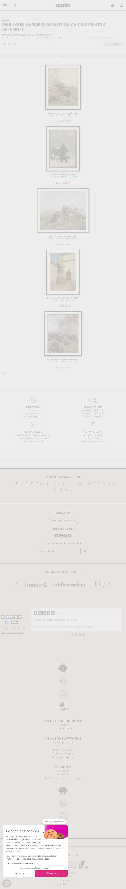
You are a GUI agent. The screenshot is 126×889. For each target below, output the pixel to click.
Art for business (63, 729)
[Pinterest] (65, 537)
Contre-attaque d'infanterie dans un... (63, 361)
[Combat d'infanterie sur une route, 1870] (63, 232)
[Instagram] (61, 537)
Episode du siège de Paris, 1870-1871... (63, 299)
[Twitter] (69, 537)
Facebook (4, 43)
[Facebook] (56, 537)
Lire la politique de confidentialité (19, 864)
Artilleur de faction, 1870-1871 (63, 176)
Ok (84, 551)
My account (63, 775)
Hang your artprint (63, 757)
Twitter (9, 43)
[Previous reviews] (29, 620)
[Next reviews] (123, 620)
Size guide (63, 746)
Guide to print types (63, 742)
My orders (63, 771)
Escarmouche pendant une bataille (63, 114)
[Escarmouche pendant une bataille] (63, 109)
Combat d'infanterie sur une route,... (63, 238)
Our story (63, 725)
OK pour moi (51, 873)
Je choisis (19, 873)
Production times (63, 750)
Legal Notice (64, 877)
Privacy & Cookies (64, 884)
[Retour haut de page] (4, 373)
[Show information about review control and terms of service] (23, 627)
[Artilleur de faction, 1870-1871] (63, 171)
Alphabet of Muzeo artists (63, 477)
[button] (6, 883)
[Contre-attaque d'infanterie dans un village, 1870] (63, 356)
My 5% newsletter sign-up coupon (63, 778)
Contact (64, 880)
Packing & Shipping (63, 753)
